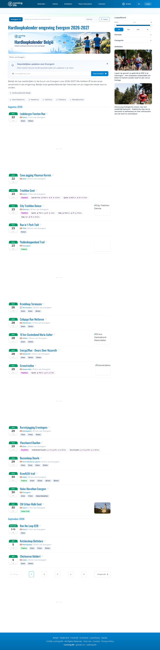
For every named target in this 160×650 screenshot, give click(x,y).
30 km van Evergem (16, 57)
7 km (23, 434)
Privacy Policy (107, 641)
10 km (30, 121)
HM (138, 29)
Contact (101, 4)
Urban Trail (25, 511)
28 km (56, 481)
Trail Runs (48, 100)
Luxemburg (95, 638)
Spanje (104, 638)
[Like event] (47, 114)
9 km (32, 481)
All (119, 29)
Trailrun (24, 249)
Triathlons (62, 100)
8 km (38, 465)
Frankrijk (74, 638)
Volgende (101, 574)
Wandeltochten (78, 100)
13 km (40, 481)
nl (139, 4)
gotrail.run (80, 645)
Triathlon (24, 198)
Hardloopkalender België (21, 93)
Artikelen (68, 4)
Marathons (35, 100)
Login (148, 4)
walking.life (91, 645)
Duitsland (84, 638)
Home (55, 4)
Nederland (64, 638)
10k (128, 29)
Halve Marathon (42, 496)
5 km (23, 121)
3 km (23, 311)
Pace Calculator (85, 4)
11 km (30, 434)
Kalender (41, 4)
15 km (38, 357)
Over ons (87, 641)
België (55, 638)
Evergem (26, 246)
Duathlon (24, 450)
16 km (23, 232)
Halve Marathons (18, 100)
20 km (48, 481)
